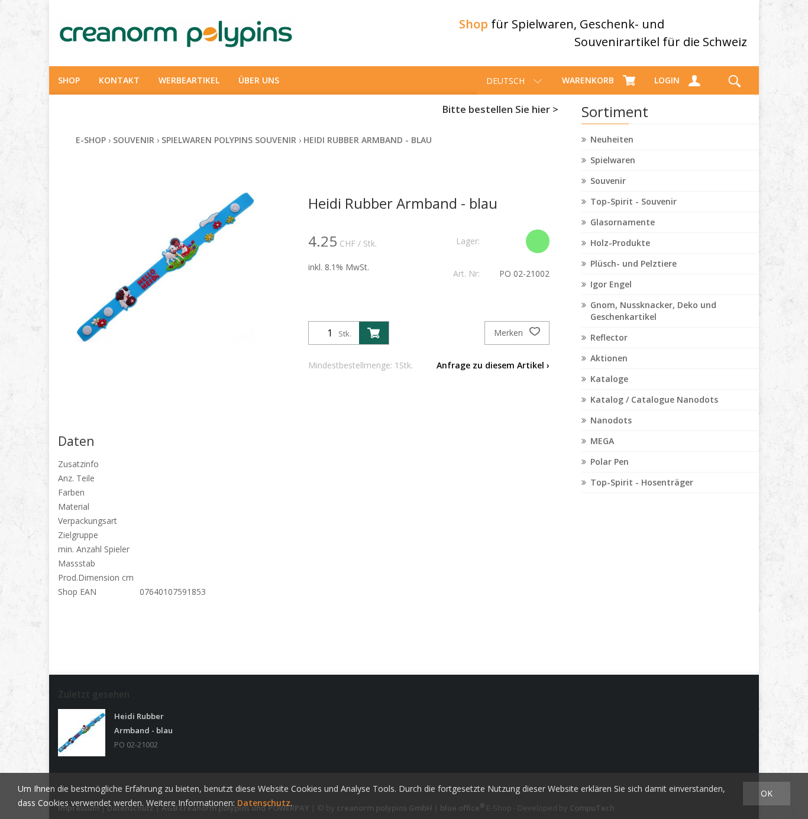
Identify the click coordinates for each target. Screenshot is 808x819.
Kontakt (119, 80)
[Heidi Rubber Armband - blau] (81, 732)
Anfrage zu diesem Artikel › (493, 365)
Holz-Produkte (620, 242)
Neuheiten (612, 139)
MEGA (602, 440)
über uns (258, 80)
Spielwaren (612, 160)
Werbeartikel (189, 80)
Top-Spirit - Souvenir (633, 201)
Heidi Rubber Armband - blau (367, 139)
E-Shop (91, 139)
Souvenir (608, 180)
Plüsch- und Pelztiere (633, 263)
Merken (509, 332)
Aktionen (609, 358)
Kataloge (609, 378)
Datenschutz (263, 802)
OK (767, 793)
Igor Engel (611, 284)
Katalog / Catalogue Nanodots (654, 399)
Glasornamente (622, 222)
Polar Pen (609, 461)
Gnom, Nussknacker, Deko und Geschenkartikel (653, 310)
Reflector (609, 337)
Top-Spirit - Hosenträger (641, 482)
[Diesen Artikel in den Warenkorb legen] (374, 333)
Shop (69, 80)
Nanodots (611, 420)
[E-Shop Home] (176, 33)
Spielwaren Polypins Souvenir (228, 139)
